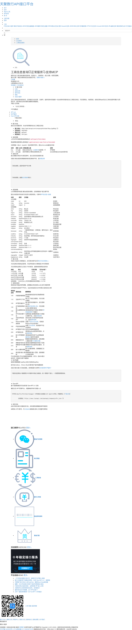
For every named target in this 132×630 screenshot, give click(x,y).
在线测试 (20, 85)
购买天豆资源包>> (43, 261)
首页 (17, 39)
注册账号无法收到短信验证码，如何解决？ (27, 588)
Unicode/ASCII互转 (102, 26)
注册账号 (36, 150)
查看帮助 (29, 333)
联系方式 (22, 619)
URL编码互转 (112, 26)
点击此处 (27, 409)
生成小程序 (18, 97)
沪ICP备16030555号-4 (7, 629)
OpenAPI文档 (15, 116)
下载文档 (67, 394)
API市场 (6, 13)
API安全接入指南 (46, 194)
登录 (5, 20)
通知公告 (9, 619)
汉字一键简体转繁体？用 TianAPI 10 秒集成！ (29, 592)
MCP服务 (14, 114)
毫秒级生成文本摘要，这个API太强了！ (27, 590)
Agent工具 (7, 12)
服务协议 (29, 619)
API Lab (13, 112)
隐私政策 (35, 619)
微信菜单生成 (121, 26)
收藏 (13, 79)
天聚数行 (21, 627)
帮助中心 (16, 619)
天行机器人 (128, 26)
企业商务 (19, 41)
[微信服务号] (12, 606)
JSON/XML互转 (74, 26)
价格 (16, 89)
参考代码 (17, 93)
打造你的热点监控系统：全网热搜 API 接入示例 (29, 586)
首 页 (5, 15)
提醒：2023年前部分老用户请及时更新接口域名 (29, 584)
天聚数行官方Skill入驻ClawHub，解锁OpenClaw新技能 (31, 582)
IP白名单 (32, 325)
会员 (5, 10)
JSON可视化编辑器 (28, 26)
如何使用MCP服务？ (45, 368)
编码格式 (28, 337)
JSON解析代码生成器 (40, 26)
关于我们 (42, 619)
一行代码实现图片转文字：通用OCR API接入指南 (30, 578)
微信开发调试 (18, 26)
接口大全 (2, 619)
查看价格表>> (41, 77)
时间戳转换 (82, 26)
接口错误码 (25, 177)
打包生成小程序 (8, 26)
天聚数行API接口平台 (16, 3)
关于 (5, 8)
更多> (28, 427)
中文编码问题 (36, 341)
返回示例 (17, 91)
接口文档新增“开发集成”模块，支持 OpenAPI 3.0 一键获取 (32, 580)
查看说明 (42, 158)
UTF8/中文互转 (91, 26)
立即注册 (6, 18)
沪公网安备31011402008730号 (23, 629)
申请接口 (13, 85)
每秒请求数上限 (33, 306)
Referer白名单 (33, 321)
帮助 (16, 95)
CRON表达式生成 (53, 26)
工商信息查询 (20, 43)
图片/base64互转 (64, 26)
